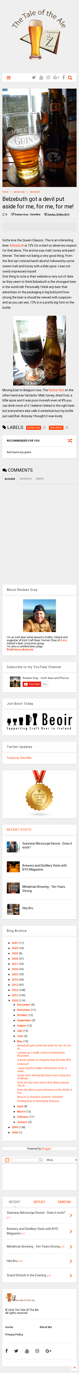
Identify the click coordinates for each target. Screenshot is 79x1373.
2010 (15, 1000)
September (24, 1020)
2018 (15, 958)
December (24, 1004)
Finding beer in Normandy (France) (38, 1101)
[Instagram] (48, 77)
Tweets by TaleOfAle (19, 757)
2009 (15, 1127)
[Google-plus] (56, 77)
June (20, 1036)
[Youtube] (41, 77)
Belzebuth (17, 245)
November (24, 1009)
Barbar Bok (56, 390)
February (23, 1116)
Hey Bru (27, 908)
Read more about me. (20, 649)
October (22, 1015)
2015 (15, 974)
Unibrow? (23, 1064)
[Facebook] (63, 77)
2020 (15, 948)
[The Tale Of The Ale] (39, 68)
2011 (15, 995)
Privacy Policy (14, 1334)
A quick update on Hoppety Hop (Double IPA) (44, 1059)
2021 (15, 942)
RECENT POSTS (19, 829)
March (21, 1111)
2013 (15, 984)
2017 (15, 963)
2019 (15, 953)
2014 (15, 979)
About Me (46, 1327)
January (22, 1122)
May (20, 1041)
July (20, 1030)
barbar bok (19, 192)
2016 (15, 969)
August (22, 1025)
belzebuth (35, 192)
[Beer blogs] (39, 816)
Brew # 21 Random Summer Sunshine (40, 1097)
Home (5, 192)
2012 (15, 990)
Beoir (64, 640)
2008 (15, 1132)
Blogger (46, 1148)
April (20, 1106)
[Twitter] (34, 77)
